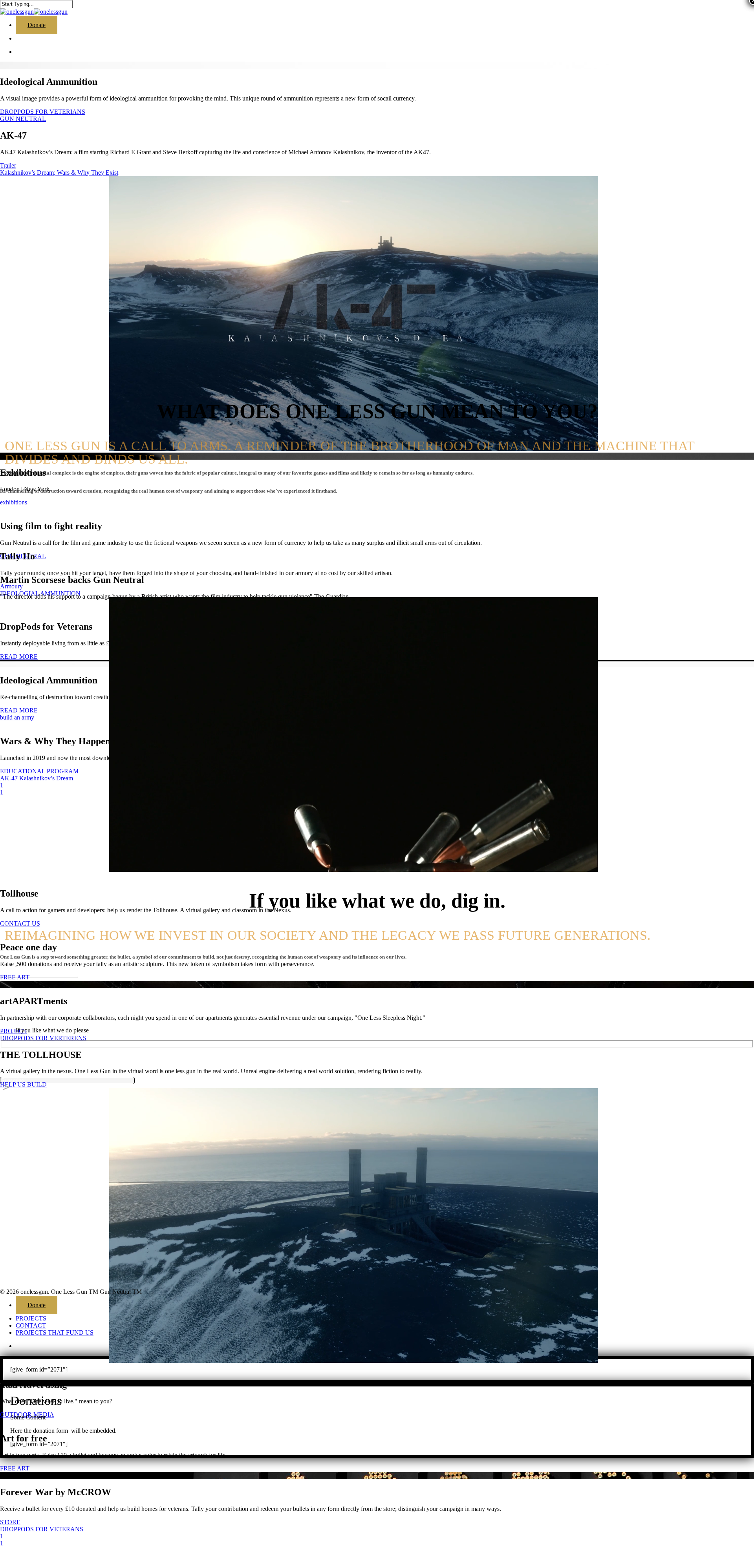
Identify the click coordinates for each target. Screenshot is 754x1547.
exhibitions (13, 502)
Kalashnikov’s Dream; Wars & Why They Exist (59, 172)
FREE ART (14, 1468)
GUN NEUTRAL (23, 118)
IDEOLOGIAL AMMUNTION (40, 593)
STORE (10, 1522)
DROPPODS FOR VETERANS (41, 1529)
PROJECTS (31, 1318)
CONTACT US (20, 923)
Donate (36, 1305)
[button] (39, 972)
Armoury (11, 586)
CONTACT (31, 1325)
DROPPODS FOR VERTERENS (43, 1038)
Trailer (8, 165)
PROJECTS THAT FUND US (54, 1332)
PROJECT (13, 1031)
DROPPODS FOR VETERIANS (42, 111)
